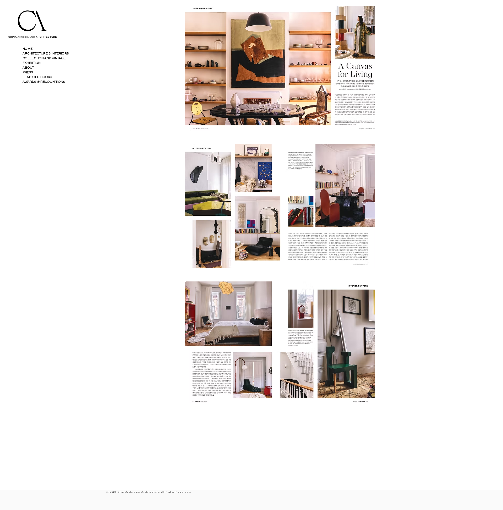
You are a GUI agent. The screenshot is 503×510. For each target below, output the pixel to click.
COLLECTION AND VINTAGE (44, 58)
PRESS (28, 72)
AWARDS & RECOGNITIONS (44, 82)
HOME (27, 49)
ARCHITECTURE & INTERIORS (46, 53)
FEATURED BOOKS (37, 77)
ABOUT (28, 67)
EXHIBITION (32, 63)
